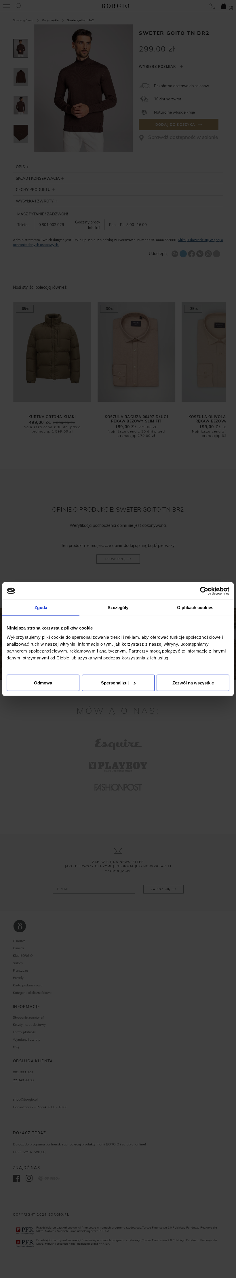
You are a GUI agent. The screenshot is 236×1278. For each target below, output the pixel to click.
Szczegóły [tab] (118, 607)
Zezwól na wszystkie (193, 682)
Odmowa (43, 682)
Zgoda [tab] (41, 607)
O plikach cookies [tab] (195, 607)
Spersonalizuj (115, 682)
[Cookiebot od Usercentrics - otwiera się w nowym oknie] (204, 591)
